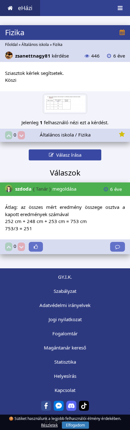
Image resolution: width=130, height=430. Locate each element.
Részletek (49, 425)
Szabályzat (65, 291)
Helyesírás (65, 376)
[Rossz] (21, 135)
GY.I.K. (65, 277)
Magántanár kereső (65, 347)
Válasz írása (67, 155)
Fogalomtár (65, 333)
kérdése (42, 56)
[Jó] (8, 135)
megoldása (45, 189)
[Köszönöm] (36, 247)
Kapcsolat (65, 390)
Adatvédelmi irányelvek (65, 305)
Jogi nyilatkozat (65, 319)
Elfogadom (75, 425)
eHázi (25, 8)
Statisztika (65, 362)
